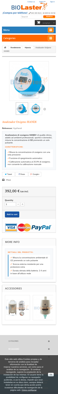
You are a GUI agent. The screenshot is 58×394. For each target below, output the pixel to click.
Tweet (9, 174)
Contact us (31, 2)
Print (8, 180)
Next (44, 109)
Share (22, 174)
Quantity (9, 200)
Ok (51, 375)
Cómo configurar (29, 390)
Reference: (7, 128)
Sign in (52, 2)
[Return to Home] (5, 47)
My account (13, 349)
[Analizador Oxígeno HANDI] (22, 108)
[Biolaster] (29, 6)
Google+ (36, 174)
